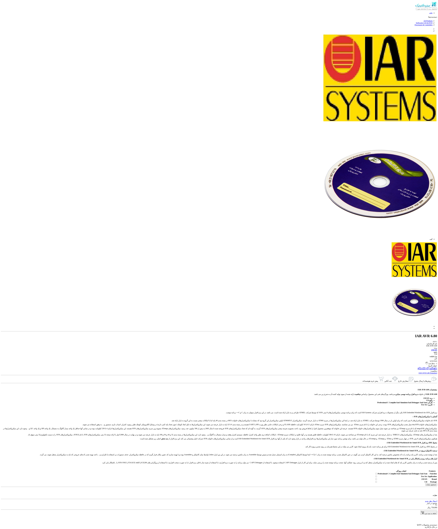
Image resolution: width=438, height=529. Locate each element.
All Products (428, 21)
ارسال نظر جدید (431, 501)
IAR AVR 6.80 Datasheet (428, 373)
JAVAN (434, 350)
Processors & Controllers (424, 25)
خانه (431, 13)
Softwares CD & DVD (424, 23)
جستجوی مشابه (431, 484)
